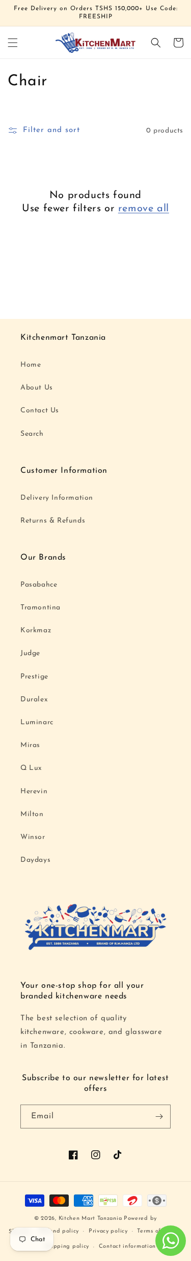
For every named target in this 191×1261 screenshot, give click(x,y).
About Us (36, 388)
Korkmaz (35, 630)
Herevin (33, 791)
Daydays (35, 860)
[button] (13, 42)
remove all (143, 209)
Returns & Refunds (52, 521)
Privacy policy (108, 1231)
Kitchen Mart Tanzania (90, 1218)
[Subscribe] (159, 1116)
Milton (32, 814)
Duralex (34, 699)
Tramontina (40, 607)
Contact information (127, 1246)
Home (30, 365)
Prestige (34, 677)
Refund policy (59, 1231)
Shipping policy (67, 1246)
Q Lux (31, 768)
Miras (30, 745)
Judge (30, 653)
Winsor (32, 837)
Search (32, 434)
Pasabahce (38, 585)
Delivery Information (56, 498)
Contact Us (39, 410)
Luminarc (36, 722)
